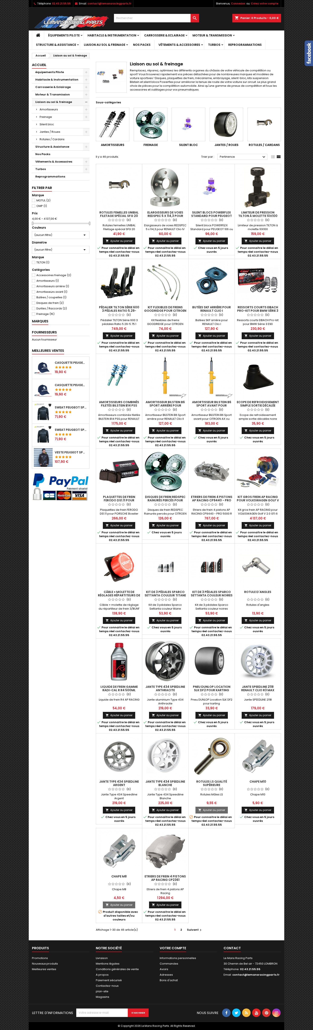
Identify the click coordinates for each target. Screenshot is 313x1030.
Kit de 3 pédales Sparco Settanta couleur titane (165, 593)
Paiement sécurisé (109, 980)
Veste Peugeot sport (71, 452)
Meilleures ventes (44, 969)
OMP (41, 206)
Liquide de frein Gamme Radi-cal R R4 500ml (119, 688)
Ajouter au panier (119, 241)
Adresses (166, 975)
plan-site (102, 991)
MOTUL (43, 200)
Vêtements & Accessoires (179, 45)
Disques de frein (50, 303)
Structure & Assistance (56, 45)
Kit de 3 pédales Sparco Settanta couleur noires (212, 593)
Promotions (40, 958)
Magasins (102, 997)
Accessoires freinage (53, 275)
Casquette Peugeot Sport (71, 362)
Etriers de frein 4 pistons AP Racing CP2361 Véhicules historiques (165, 879)
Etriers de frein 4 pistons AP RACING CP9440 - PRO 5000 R (211, 500)
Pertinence (243, 157)
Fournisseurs (44, 332)
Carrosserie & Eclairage (164, 35)
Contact (232, 948)
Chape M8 (119, 876)
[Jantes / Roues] (226, 124)
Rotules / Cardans (52, 139)
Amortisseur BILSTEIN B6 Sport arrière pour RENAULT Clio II (165, 405)
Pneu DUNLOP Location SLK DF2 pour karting (211, 688)
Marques (40, 321)
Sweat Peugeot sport (71, 407)
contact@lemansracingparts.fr (109, 3)
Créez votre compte (264, 3)
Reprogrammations (245, 45)
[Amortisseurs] (112, 124)
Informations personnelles (178, 958)
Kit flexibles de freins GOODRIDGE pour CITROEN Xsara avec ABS (165, 310)
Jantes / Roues (50, 132)
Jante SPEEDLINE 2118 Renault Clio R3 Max (257, 688)
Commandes (169, 964)
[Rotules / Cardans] (264, 124)
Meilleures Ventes (48, 350)
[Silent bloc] (188, 124)
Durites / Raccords (51, 308)
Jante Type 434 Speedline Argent (119, 783)
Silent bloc (47, 124)
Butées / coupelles (51, 297)
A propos (102, 975)
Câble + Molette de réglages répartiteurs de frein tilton (119, 595)
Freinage (46, 117)
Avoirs (164, 969)
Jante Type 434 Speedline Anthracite (165, 688)
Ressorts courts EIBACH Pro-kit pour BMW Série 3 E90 (257, 310)
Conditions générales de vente (117, 969)
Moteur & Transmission (212, 35)
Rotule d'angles (257, 592)
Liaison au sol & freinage (104, 45)
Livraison (102, 958)
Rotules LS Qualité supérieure (211, 783)
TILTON (42, 262)
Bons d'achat (169, 980)
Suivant (194, 930)
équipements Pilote (64, 35)
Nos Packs (142, 45)
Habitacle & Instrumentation (112, 35)
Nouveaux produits (45, 964)
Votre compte (173, 948)
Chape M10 (258, 781)
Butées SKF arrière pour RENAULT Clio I (211, 309)
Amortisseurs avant (51, 292)
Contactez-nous (107, 986)
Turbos (214, 45)
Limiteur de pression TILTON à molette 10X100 (257, 214)
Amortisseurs (49, 109)
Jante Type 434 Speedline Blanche (165, 783)
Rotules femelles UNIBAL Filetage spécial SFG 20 (119, 214)
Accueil (39, 64)
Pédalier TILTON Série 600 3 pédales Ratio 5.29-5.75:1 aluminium (119, 310)
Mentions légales (107, 964)
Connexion (238, 3)
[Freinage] (150, 124)
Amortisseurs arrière (52, 286)
